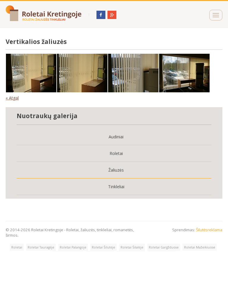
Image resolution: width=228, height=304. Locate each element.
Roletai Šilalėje (132, 247)
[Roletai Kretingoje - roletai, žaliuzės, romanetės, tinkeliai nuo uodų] (43, 19)
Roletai (116, 153)
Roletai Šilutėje (103, 247)
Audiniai (116, 137)
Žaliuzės (116, 170)
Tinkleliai (116, 186)
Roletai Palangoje (73, 247)
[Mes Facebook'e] (100, 17)
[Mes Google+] (111, 17)
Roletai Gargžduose (164, 247)
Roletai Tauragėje (41, 247)
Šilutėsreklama (209, 229)
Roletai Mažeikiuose (199, 247)
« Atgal (12, 98)
